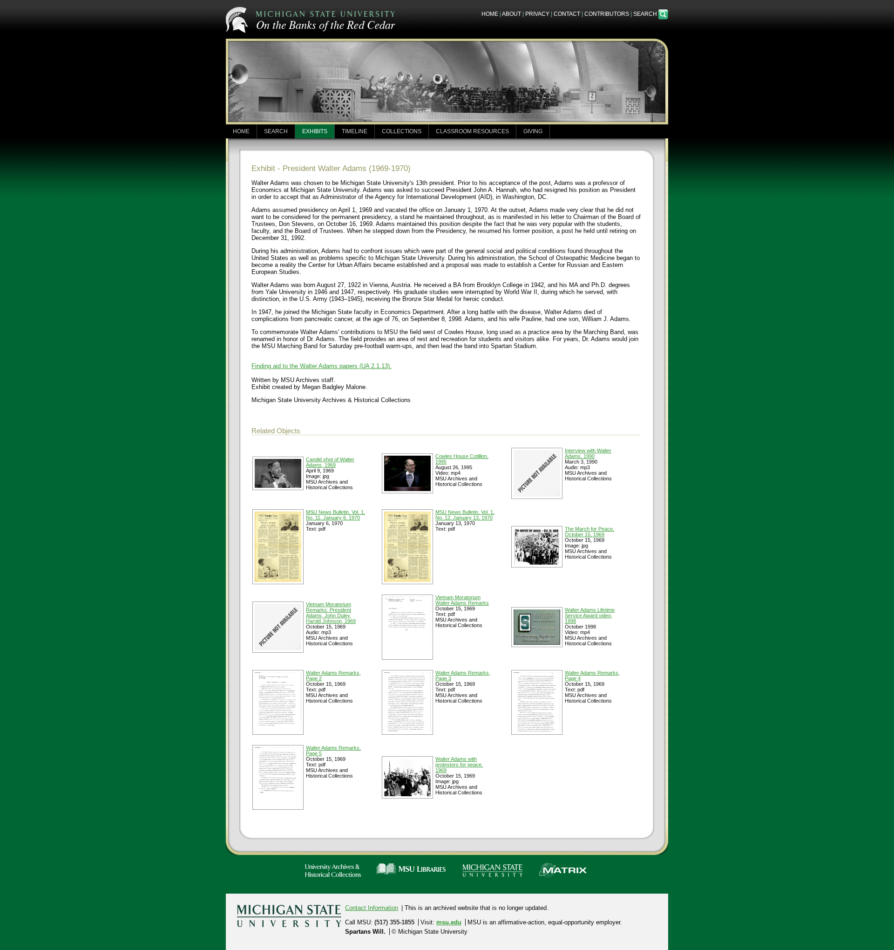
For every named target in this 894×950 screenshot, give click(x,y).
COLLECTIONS (401, 131)
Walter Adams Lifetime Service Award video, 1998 (590, 615)
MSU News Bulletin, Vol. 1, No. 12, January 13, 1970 (464, 514)
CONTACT (567, 14)
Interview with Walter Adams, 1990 (588, 453)
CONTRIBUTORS (606, 14)
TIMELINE (354, 131)
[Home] (312, 18)
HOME (489, 14)
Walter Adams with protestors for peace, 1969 (459, 764)
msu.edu (448, 922)
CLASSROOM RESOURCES (472, 131)
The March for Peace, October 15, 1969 (589, 531)
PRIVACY (537, 14)
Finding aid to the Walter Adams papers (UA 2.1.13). (321, 365)
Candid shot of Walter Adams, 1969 (330, 462)
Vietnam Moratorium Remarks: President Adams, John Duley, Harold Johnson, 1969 (331, 612)
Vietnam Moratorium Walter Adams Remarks (462, 600)
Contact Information (371, 907)
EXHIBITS (314, 131)
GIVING (532, 131)
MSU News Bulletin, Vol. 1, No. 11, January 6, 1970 (335, 514)
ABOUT (511, 14)
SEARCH (645, 14)
